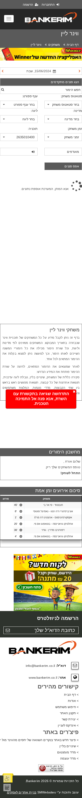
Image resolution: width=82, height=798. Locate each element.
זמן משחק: (74, 128)
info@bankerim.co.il (40, 666)
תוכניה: (33, 128)
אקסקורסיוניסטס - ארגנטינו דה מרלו (53, 517)
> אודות (73, 701)
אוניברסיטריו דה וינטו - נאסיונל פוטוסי (53, 511)
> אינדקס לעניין (68, 725)
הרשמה (28, 4)
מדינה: (77, 111)
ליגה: (34, 111)
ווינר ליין (36, 44)
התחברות (49, 4)
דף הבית (73, 44)
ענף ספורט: (30, 96)
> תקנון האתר (69, 713)
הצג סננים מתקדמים (65, 82)
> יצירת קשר (70, 719)
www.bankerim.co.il (43, 677)
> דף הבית (71, 694)
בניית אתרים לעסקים (21, 792)
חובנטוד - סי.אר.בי (53, 505)
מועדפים (73, 151)
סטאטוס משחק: (71, 96)
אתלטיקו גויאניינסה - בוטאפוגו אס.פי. (53, 523)
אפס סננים (71, 166)
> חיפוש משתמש (67, 707)
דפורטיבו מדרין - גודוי (52, 530)
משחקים (54, 44)
